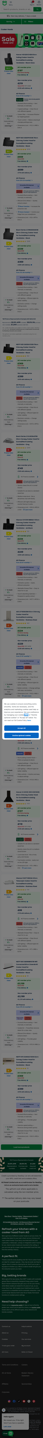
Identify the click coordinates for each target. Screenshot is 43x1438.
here (26, 715)
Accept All (22, 728)
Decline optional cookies (21, 735)
